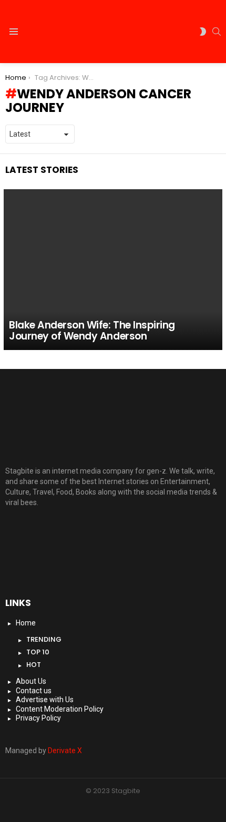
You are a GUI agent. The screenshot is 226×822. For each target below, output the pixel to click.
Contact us (34, 690)
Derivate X (65, 750)
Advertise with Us (45, 699)
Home (26, 623)
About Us (31, 681)
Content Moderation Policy (60, 709)
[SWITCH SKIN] (203, 31)
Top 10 (37, 652)
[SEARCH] (216, 31)
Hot (33, 665)
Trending (43, 639)
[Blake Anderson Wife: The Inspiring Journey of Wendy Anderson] (113, 269)
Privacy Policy (38, 718)
